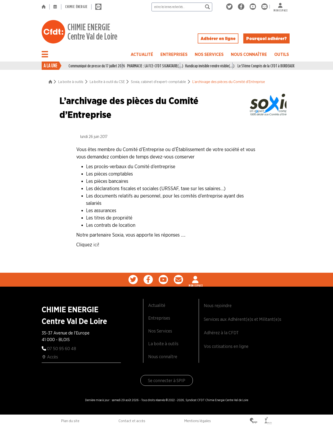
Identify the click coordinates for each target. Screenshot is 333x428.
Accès (52, 356)
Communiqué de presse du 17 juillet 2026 (95, 65)
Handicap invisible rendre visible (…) (208, 65)
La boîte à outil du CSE (107, 82)
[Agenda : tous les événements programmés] (55, 7)
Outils (281, 54)
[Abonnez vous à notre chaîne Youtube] (254, 6)
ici (95, 245)
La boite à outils (70, 82)
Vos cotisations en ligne (226, 346)
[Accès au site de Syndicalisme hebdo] (98, 6)
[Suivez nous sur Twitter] (230, 6)
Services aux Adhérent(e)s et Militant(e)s (242, 319)
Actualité (142, 54)
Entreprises (173, 54)
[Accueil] (45, 7)
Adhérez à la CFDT (221, 332)
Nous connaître (249, 54)
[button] (45, 54)
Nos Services (209, 54)
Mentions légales (197, 421)
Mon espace (281, 9)
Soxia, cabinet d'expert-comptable (158, 82)
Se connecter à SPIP (166, 380)
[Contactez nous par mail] (264, 6)
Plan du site (70, 421)
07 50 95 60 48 (61, 348)
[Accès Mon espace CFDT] (195, 279)
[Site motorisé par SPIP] (253, 421)
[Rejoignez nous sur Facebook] (242, 6)
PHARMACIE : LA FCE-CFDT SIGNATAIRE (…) (153, 65)
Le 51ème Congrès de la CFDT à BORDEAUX (264, 65)
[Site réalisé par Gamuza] (268, 421)
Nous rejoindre (218, 305)
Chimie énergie (76, 6)
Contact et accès (131, 421)
